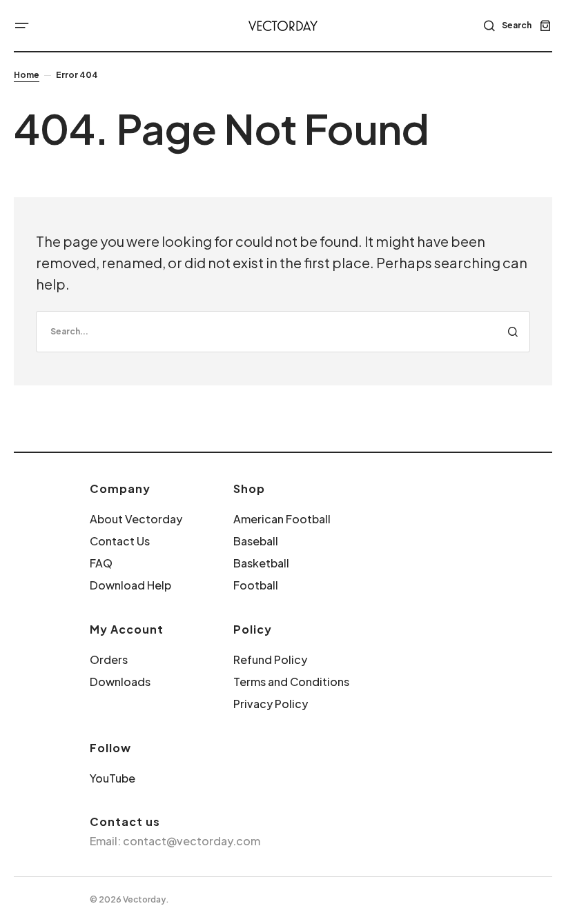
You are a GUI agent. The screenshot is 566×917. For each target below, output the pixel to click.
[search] (283, 331)
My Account (127, 629)
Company (120, 488)
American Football (282, 519)
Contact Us (120, 541)
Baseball (255, 541)
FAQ (101, 563)
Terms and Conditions (291, 681)
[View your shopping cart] (545, 25)
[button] (22, 25)
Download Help (130, 585)
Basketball (261, 563)
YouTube (112, 778)
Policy (252, 629)
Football (255, 585)
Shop (249, 488)
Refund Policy (270, 659)
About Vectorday (136, 519)
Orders (109, 659)
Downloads (120, 681)
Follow (110, 747)
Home (26, 75)
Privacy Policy (270, 703)
